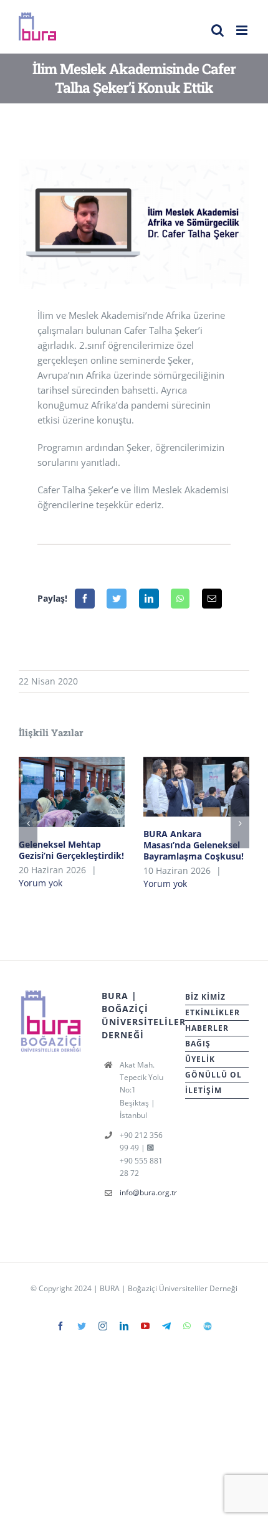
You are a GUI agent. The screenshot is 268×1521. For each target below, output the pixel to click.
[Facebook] (85, 598)
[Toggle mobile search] (217, 30)
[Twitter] (116, 598)
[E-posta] (212, 598)
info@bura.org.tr (143, 1192)
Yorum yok (40, 883)
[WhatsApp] (180, 598)
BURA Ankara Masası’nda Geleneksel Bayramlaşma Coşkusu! (197, 786)
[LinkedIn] (149, 598)
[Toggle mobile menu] (242, 30)
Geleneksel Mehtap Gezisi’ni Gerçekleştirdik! (72, 792)
